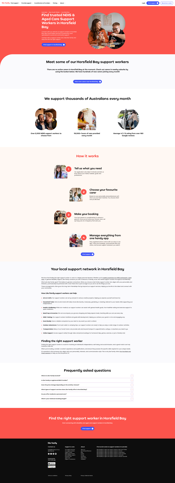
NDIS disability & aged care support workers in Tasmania (110, 455)
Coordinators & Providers (42, 3)
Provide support (26, 3)
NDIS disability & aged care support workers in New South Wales (112, 449)
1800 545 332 (51, 451)
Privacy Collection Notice (87, 475)
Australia (44, 12)
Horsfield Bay (65, 12)
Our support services (70, 449)
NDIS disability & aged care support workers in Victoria (109, 451)
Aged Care (67, 457)
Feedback (83, 459)
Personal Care (68, 456)
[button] (87, 376)
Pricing (55, 3)
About (62, 3)
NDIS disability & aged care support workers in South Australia (111, 453)
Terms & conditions (52, 475)
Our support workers (70, 451)
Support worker (68, 452)
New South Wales (54, 12)
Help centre (83, 457)
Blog (82, 452)
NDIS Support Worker (70, 453)
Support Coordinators (70, 459)
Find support (15, 3)
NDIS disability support (70, 455)
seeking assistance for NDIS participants (115, 278)
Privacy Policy (68, 475)
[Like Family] (6, 3)
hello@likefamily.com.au (54, 449)
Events (82, 453)
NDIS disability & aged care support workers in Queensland (110, 452)
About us (83, 449)
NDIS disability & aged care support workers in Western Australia (112, 456)
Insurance (83, 456)
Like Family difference (86, 451)
